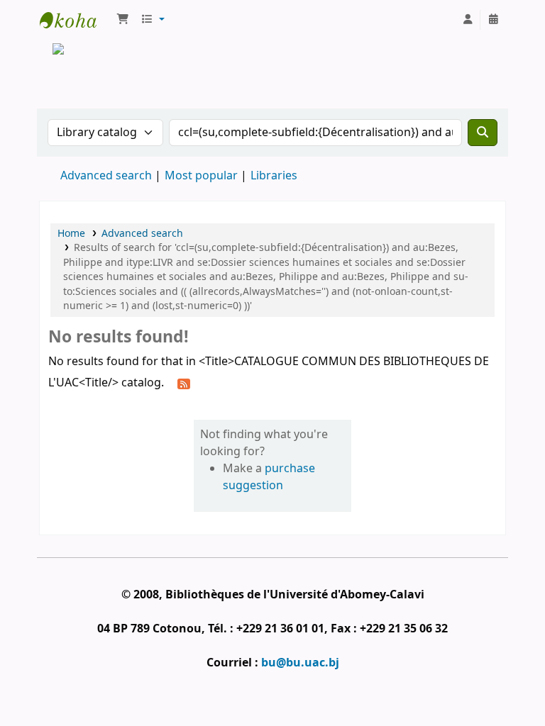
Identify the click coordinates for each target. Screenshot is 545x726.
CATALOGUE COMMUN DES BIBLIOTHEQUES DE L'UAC (75, 20)
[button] (123, 19)
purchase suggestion (269, 477)
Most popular (201, 175)
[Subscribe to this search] (184, 383)
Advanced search (106, 175)
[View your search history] (493, 19)
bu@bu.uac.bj (300, 662)
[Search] (482, 132)
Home (71, 233)
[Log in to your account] (468, 19)
